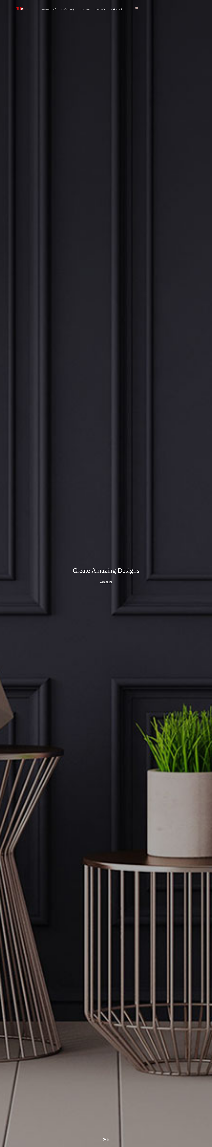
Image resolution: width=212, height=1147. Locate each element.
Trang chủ (48, 9)
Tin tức (100, 9)
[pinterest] (192, 9)
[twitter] (185, 9)
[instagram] (198, 9)
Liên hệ (116, 9)
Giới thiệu (69, 9)
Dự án (85, 9)
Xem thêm (106, 581)
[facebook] (178, 9)
